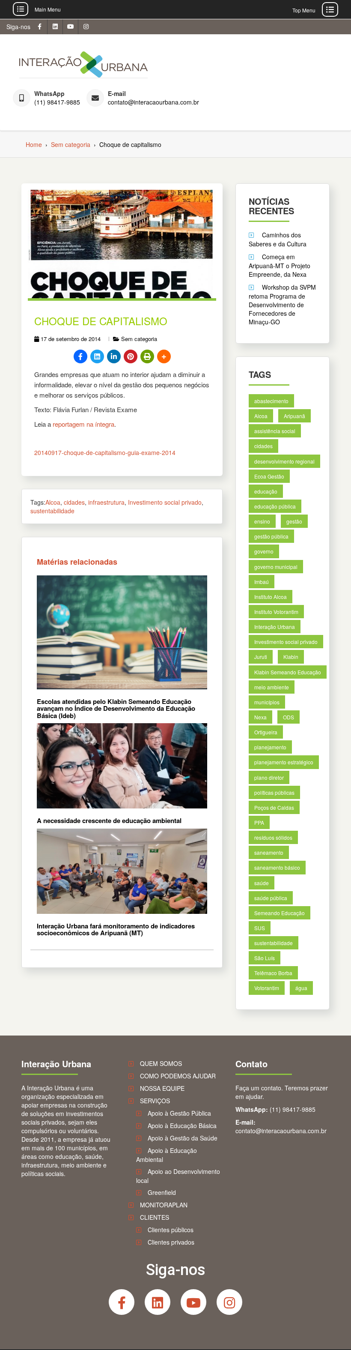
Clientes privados (171, 1242)
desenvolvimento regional (284, 461)
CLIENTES (154, 1217)
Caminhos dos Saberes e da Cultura (277, 239)
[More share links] (164, 356)
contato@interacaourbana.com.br (153, 102)
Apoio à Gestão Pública (179, 1113)
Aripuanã (294, 416)
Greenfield (162, 1192)
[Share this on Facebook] (80, 356)
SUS (259, 927)
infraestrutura (106, 502)
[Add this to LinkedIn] (114, 356)
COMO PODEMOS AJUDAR (178, 1076)
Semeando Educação (279, 912)
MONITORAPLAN (163, 1204)
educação (265, 491)
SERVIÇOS (155, 1100)
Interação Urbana (274, 626)
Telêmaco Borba (273, 973)
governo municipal (275, 566)
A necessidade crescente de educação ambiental (109, 820)
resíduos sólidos (273, 837)
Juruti (260, 657)
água (301, 988)
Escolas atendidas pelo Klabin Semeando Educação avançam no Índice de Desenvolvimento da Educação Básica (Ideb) (116, 708)
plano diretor (269, 777)
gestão (294, 521)
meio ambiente (271, 687)
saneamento (268, 852)
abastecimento (271, 400)
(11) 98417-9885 (57, 102)
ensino (262, 521)
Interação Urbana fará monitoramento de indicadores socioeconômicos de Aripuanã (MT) (116, 929)
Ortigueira (265, 732)
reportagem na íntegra (83, 423)
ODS (288, 717)
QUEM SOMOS (161, 1063)
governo (264, 551)
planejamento (270, 747)
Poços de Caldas (274, 807)
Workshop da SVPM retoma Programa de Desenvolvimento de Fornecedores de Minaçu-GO (282, 304)
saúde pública (270, 897)
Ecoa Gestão (269, 476)
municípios (267, 702)
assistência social (274, 431)
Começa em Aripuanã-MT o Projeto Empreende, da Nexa (279, 265)
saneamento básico (277, 867)
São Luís (264, 958)
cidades (74, 502)
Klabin (290, 657)
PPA (259, 822)
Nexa (260, 717)
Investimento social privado (165, 502)
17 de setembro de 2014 (71, 339)
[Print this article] (147, 356)
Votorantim (266, 988)
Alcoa (52, 502)
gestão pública (271, 536)
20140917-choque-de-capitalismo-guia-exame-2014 (105, 452)
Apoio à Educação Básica (182, 1125)
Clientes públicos (170, 1229)
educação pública (275, 506)
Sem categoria (139, 339)
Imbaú (261, 581)
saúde (261, 882)
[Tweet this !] (97, 356)
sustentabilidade (52, 510)
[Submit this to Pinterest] (130, 356)
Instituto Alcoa (270, 596)
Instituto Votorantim (276, 611)
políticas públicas (274, 792)
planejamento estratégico (283, 762)
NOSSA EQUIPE (162, 1088)
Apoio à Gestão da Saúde (182, 1138)
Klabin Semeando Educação (287, 672)
